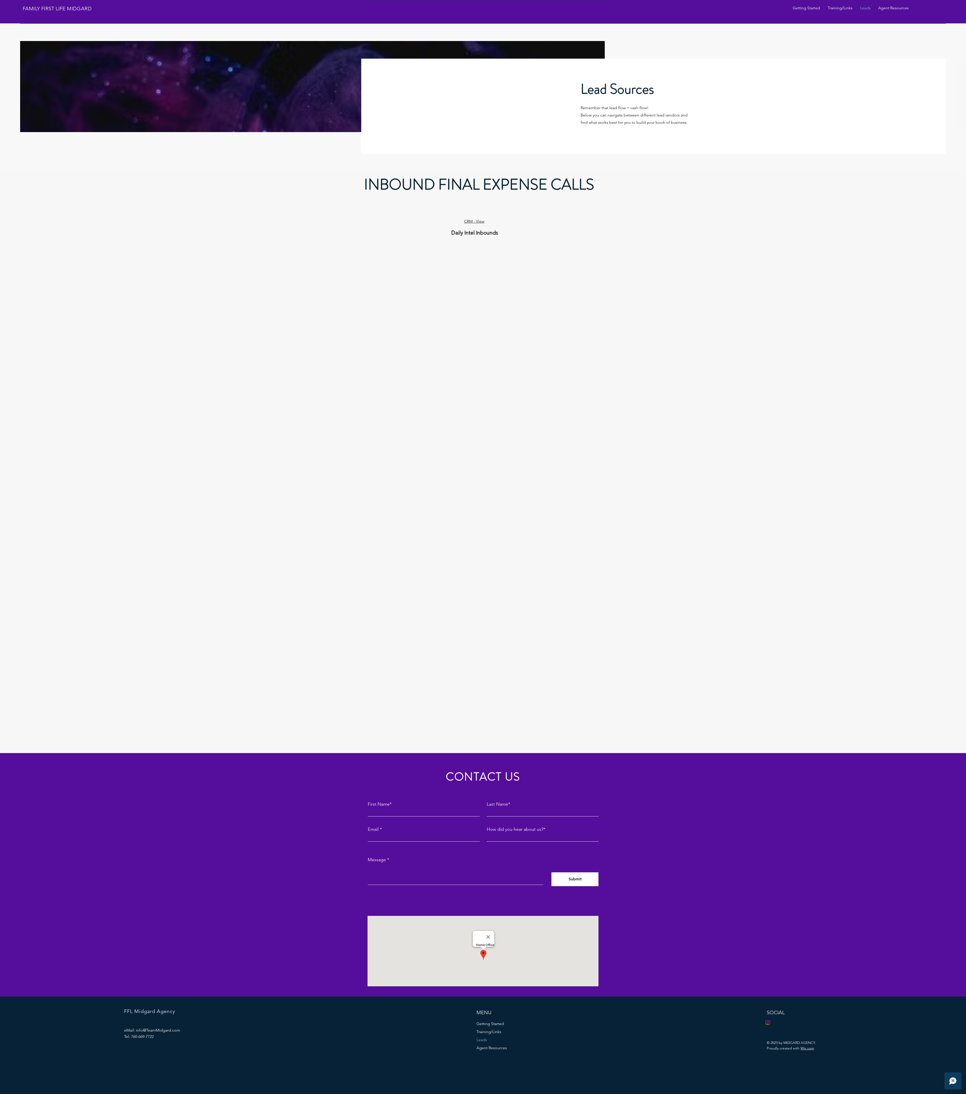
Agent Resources (491, 1047)
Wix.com (807, 1048)
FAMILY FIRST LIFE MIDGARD (57, 9)
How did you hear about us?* (516, 829)
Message (377, 859)
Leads (481, 1039)
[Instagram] (768, 1022)
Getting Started (490, 1023)
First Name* (380, 804)
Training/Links (488, 1031)
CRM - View (474, 221)
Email (373, 829)
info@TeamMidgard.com (158, 1030)
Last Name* (498, 804)
